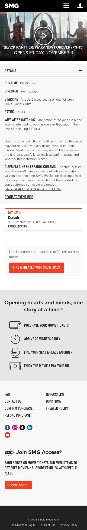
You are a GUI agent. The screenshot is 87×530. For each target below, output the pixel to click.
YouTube (7, 435)
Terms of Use (47, 525)
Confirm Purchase (18, 409)
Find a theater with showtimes (36, 267)
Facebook (7, 427)
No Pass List (55, 395)
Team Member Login (22, 525)
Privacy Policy (68, 525)
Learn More (18, 485)
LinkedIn (29, 427)
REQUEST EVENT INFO (19, 197)
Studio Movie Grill (11, 6)
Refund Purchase (18, 416)
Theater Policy (57, 409)
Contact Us (13, 402)
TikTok (22, 427)
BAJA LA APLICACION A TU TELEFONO (33, 189)
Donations (53, 402)
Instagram (15, 427)
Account (80, 6)
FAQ (7, 395)
